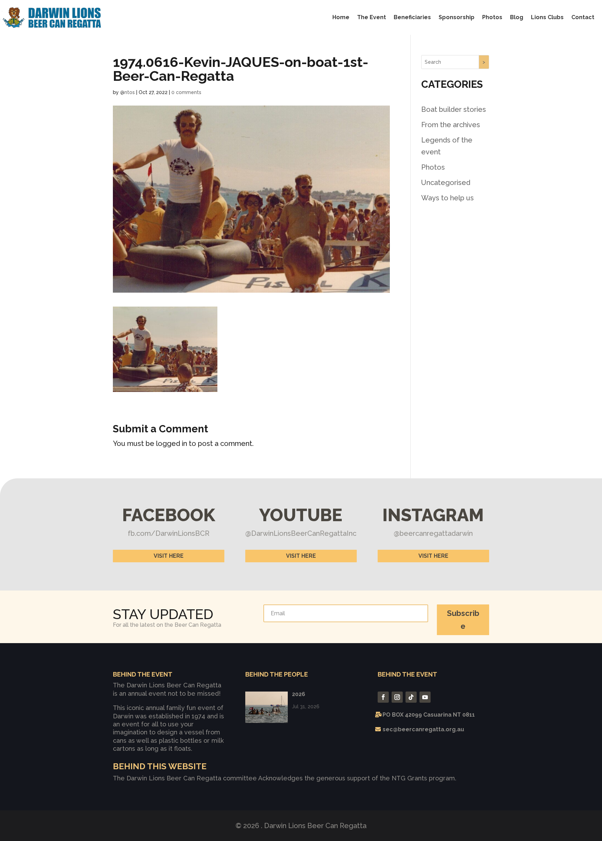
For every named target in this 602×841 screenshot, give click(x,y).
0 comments (186, 92)
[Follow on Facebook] (383, 697)
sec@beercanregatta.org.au (423, 729)
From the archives (450, 125)
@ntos (127, 92)
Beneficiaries (412, 17)
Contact (582, 17)
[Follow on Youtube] (425, 697)
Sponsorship (456, 17)
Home (340, 17)
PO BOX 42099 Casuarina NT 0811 (429, 714)
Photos (492, 17)
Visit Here (169, 556)
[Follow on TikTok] (411, 697)
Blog (516, 17)
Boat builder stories (453, 109)
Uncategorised (445, 182)
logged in (171, 443)
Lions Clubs (547, 17)
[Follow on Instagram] (397, 697)
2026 (298, 694)
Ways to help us (447, 198)
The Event (371, 17)
